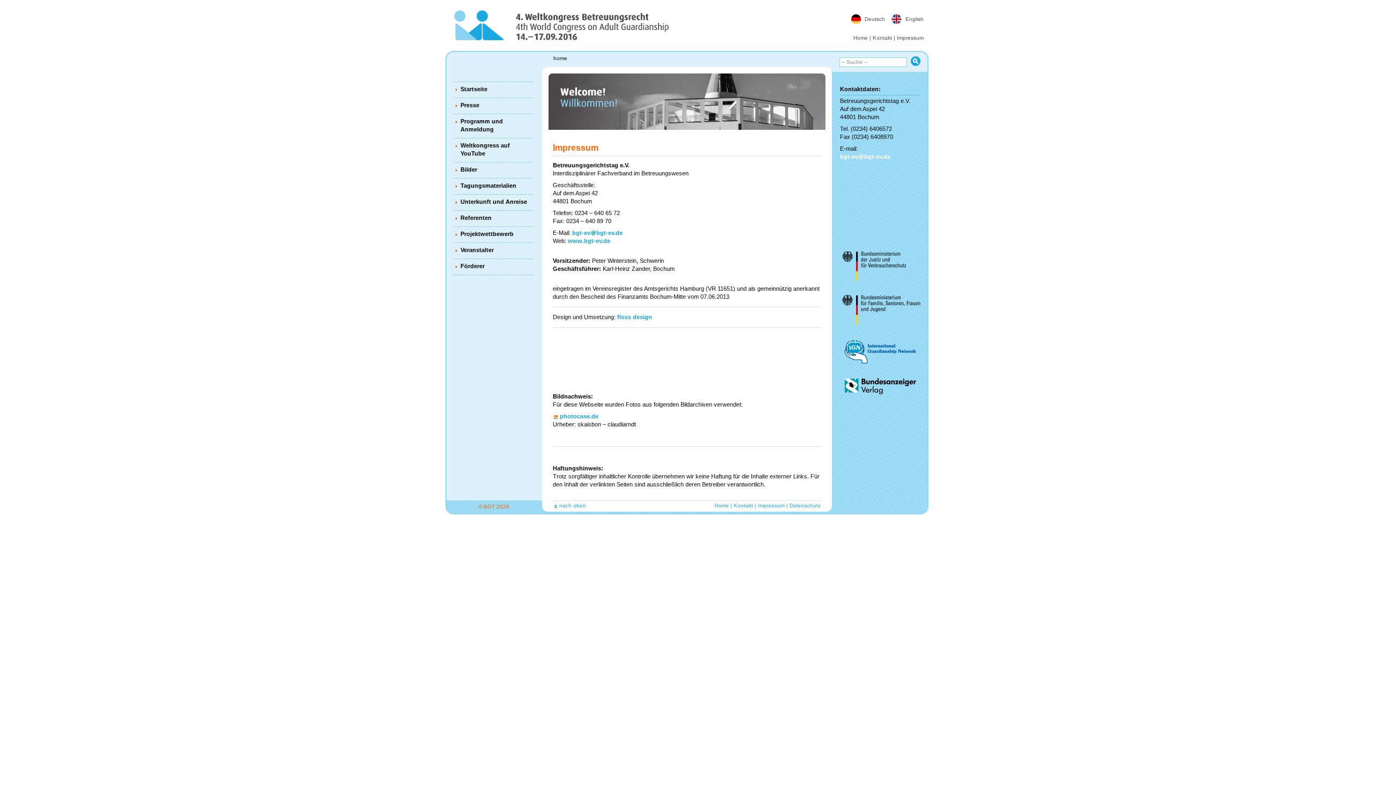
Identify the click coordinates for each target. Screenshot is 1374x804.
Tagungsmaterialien (488, 185)
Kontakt (882, 38)
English (914, 19)
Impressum (910, 38)
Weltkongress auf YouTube (485, 149)
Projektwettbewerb (487, 234)
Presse (470, 105)
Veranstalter (477, 250)
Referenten (476, 218)
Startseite (474, 89)
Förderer (473, 266)
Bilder (469, 169)
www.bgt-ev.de (589, 241)
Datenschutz (805, 505)
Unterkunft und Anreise (494, 201)
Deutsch (875, 19)
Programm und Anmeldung (482, 125)
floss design (634, 317)
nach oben (572, 505)
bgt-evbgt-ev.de (597, 233)
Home (860, 38)
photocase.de (579, 416)
